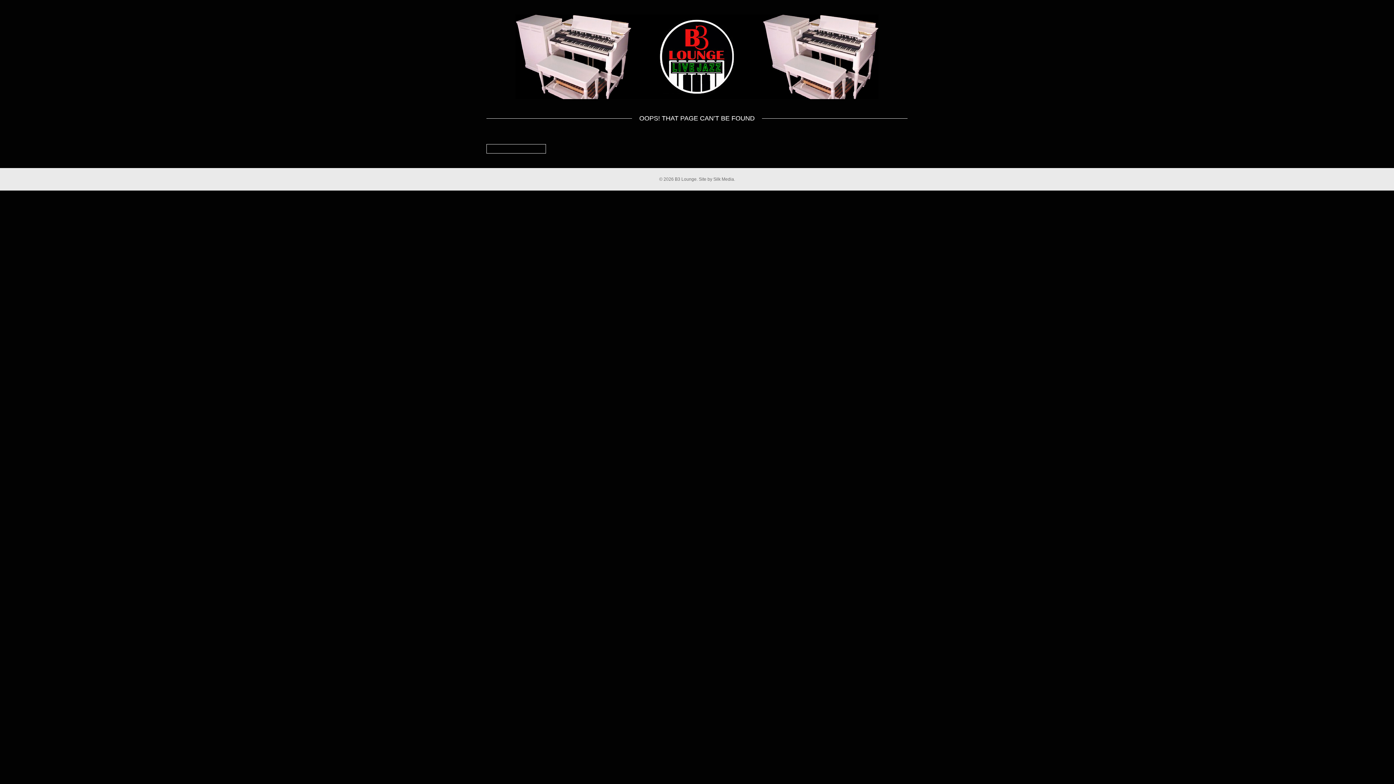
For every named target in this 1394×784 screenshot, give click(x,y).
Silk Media (723, 179)
